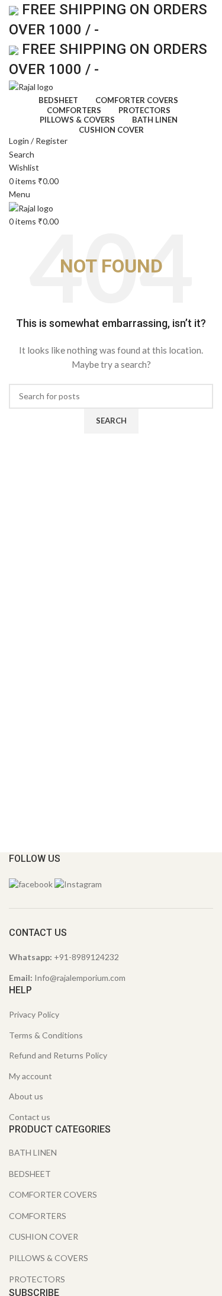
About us (26, 1096)
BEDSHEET (30, 1174)
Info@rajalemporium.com (80, 978)
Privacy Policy (34, 1014)
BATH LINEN (33, 1152)
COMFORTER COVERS (53, 1194)
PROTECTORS (37, 1279)
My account (30, 1076)
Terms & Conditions (46, 1035)
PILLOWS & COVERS (48, 1258)
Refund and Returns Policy (58, 1055)
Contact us (29, 1117)
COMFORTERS (37, 1216)
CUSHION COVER (43, 1236)
